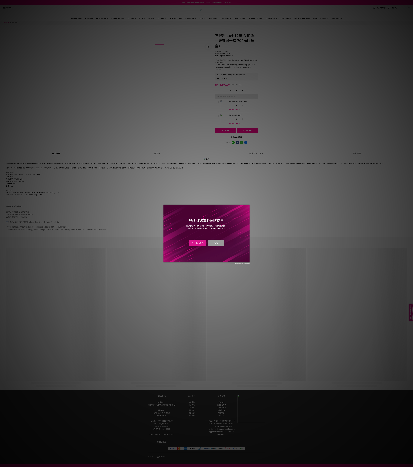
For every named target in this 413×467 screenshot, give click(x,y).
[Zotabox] (248, 260)
